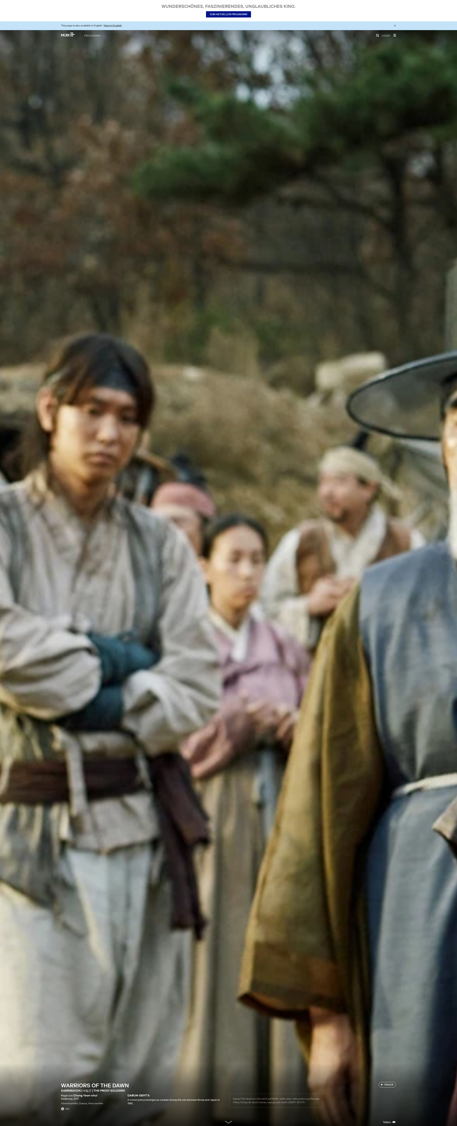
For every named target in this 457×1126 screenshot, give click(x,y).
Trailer (388, 1084)
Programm (92, 35)
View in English (113, 25)
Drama (83, 1103)
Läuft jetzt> (297, 1102)
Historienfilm (95, 1103)
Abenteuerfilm (69, 1103)
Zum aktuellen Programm (228, 14)
